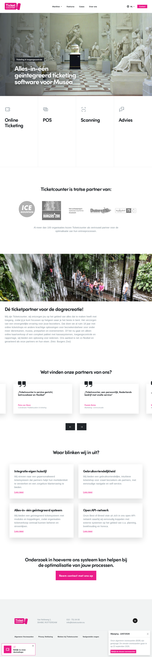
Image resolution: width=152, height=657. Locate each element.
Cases (81, 6)
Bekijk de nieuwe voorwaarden (123, 651)
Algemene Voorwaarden (24, 637)
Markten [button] (56, 6)
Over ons (93, 6)
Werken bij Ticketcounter (68, 637)
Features (70, 6)
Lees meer (19, 492)
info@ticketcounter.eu (75, 622)
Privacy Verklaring (45, 637)
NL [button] (131, 6)
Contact (142, 6)
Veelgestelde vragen (91, 637)
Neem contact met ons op (76, 575)
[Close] (147, 634)
